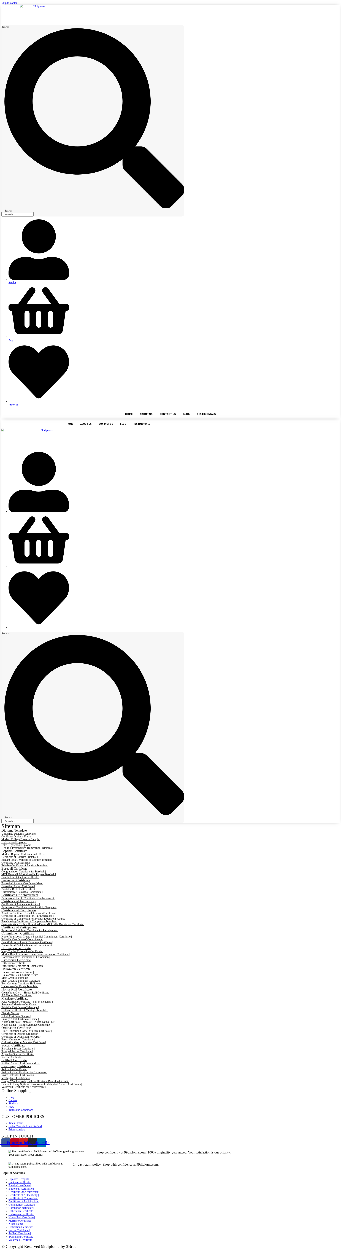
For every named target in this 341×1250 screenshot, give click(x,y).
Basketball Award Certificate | (18, 886)
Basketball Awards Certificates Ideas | (22, 883)
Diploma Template (14, 830)
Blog (186, 414)
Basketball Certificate (15, 880)
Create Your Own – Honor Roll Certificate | (25, 992)
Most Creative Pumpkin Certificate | (21, 980)
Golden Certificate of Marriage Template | (24, 1010)
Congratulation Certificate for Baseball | (23, 871)
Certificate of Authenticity (18, 901)
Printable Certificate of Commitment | (22, 939)
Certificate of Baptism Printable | (19, 856)
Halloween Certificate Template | (19, 986)
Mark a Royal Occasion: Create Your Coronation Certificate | (35, 954)
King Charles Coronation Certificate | (22, 951)
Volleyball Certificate (15, 1078)
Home (129, 414)
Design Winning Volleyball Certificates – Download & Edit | (35, 1081)
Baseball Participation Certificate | (20, 877)
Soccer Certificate (13, 1045)
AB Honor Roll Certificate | (17, 995)
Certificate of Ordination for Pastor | (21, 1036)
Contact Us (168, 414)
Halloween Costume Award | (17, 972)
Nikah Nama (10, 1013)
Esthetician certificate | (13, 963)
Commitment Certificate (17, 933)
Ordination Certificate (16, 1028)
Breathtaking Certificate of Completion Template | (29, 921)
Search (5, 26)
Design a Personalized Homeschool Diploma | (27, 847)
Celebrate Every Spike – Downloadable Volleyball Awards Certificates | (41, 1084)
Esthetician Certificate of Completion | (22, 965)
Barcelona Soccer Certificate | (18, 1048)
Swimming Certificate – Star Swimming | (24, 1072)
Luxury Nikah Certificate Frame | (20, 1019)
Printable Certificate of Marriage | (20, 1007)
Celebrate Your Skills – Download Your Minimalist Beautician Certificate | (43, 924)
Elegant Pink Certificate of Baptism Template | (27, 859)
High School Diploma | (14, 842)
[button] (37, 15)
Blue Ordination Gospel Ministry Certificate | (26, 1030)
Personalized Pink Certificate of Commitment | (27, 945)
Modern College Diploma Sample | (20, 839)
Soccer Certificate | (12, 1057)
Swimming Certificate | (14, 1069)
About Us (146, 414)
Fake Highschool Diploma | (16, 844)
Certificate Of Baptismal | (15, 862)
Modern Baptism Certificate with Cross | (24, 854)
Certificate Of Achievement (19, 895)
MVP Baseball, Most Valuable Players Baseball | (28, 874)
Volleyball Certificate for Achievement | (23, 1086)
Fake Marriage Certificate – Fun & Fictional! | (27, 1001)
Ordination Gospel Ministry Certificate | (23, 1042)
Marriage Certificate (14, 998)
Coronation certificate (16, 948)
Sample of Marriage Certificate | (19, 1004)
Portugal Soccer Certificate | (17, 1051)
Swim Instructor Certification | (18, 1075)
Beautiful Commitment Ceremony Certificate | (27, 942)
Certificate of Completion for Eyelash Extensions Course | (33, 918)
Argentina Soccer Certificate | (17, 1054)
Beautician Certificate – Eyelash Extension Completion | (28, 913)
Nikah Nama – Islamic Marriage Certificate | (26, 1024)
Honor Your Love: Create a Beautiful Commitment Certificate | (36, 936)
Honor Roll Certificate (16, 989)
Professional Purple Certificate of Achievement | (28, 898)
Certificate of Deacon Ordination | (20, 1033)
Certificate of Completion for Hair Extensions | (27, 915)
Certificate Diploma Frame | (17, 836)
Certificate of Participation (19, 927)
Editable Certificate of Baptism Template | (24, 865)
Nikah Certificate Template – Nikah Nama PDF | (28, 1021)
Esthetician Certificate (16, 960)
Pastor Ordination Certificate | (18, 1039)
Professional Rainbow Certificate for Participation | (29, 930)
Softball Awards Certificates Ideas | (20, 1063)
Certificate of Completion (18, 910)
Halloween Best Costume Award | (20, 974)
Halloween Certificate (16, 969)
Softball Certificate (14, 1060)
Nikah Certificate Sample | (16, 1016)
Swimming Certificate (16, 1066)
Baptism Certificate (14, 851)
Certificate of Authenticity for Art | (20, 904)
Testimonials (206, 414)
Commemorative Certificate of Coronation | (25, 956)
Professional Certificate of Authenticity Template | (29, 907)
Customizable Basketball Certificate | (22, 891)
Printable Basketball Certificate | (19, 889)
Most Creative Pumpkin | (15, 977)
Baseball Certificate (14, 868)
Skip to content (9, 2)
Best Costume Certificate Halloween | (22, 983)
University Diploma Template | (18, 833)
